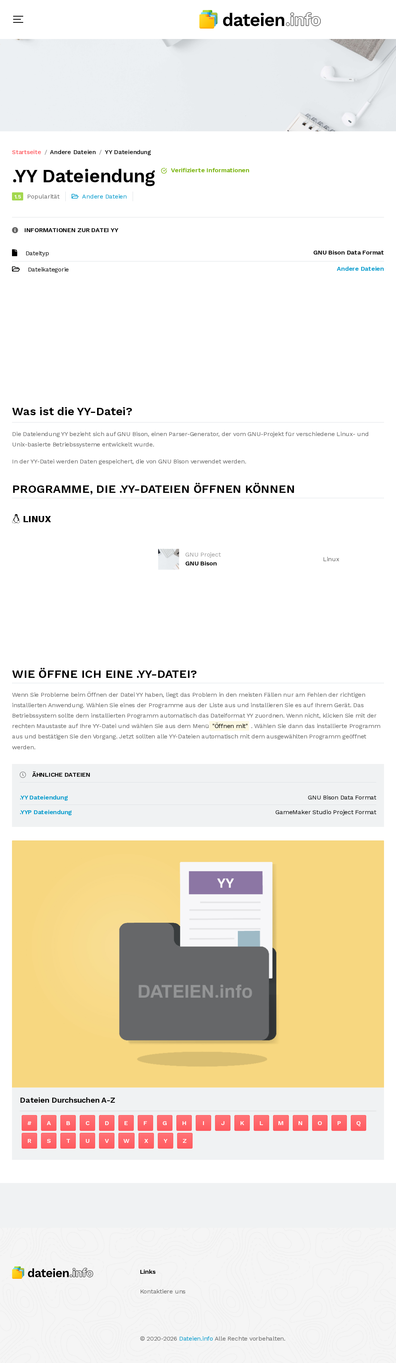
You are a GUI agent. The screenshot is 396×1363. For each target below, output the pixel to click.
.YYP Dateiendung (46, 812)
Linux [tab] (35, 519)
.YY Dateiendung (44, 797)
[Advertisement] (198, 343)
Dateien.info (196, 1338)
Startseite (26, 152)
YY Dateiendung (128, 152)
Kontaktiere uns (163, 1291)
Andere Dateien (73, 152)
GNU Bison (201, 563)
